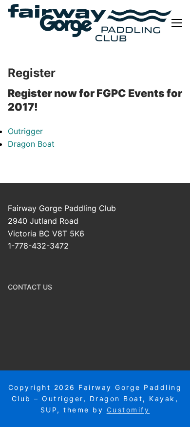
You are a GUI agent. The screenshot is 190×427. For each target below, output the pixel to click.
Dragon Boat (31, 144)
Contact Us (30, 287)
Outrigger (25, 131)
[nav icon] (176, 23)
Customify (128, 410)
